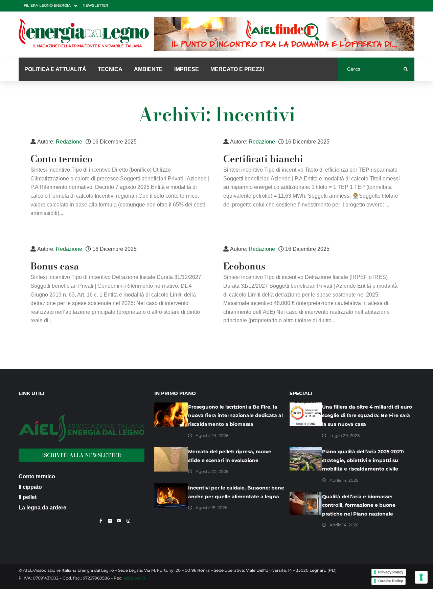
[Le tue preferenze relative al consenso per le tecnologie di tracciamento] (421, 577)
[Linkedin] (110, 521)
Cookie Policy (390, 581)
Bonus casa (54, 266)
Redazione (69, 142)
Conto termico (61, 159)
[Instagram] (128, 521)
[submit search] (406, 69)
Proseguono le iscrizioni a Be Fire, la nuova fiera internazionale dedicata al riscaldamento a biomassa (235, 415)
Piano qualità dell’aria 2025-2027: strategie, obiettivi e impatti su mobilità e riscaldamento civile (363, 460)
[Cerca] (371, 69)
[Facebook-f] (101, 521)
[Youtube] (119, 521)
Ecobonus (244, 266)
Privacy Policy (390, 572)
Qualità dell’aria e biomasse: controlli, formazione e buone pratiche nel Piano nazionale (358, 505)
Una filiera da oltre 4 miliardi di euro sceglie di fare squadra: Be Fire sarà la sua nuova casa (367, 415)
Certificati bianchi (263, 159)
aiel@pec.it (134, 578)
